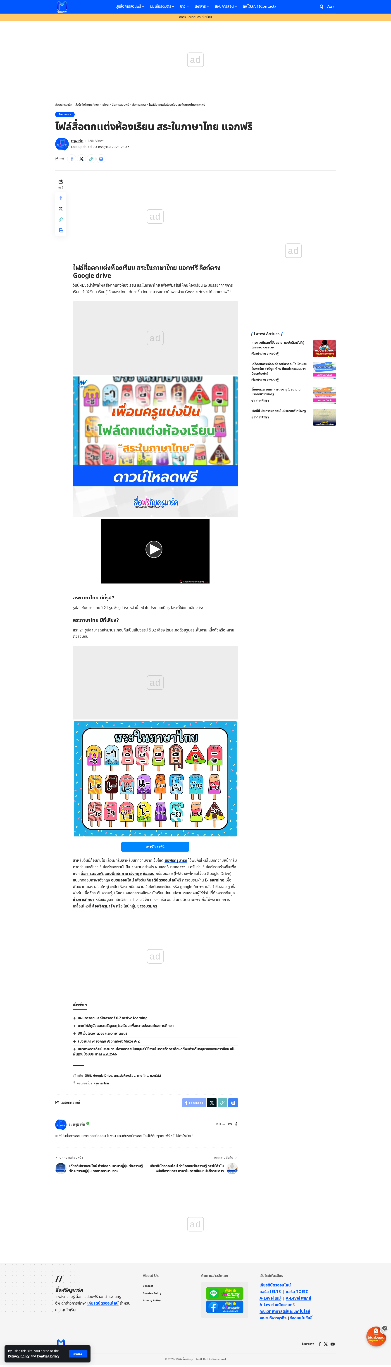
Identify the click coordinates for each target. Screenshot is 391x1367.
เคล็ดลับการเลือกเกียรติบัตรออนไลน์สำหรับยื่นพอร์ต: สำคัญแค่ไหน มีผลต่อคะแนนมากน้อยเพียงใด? (279, 369)
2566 (87, 1075)
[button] (78, 1353)
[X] (326, 1344)
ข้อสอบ (149, 874)
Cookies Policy (48, 1356)
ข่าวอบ (147, 906)
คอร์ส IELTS (270, 1292)
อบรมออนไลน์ (122, 880)
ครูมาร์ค (77, 140)
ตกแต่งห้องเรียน (124, 1075)
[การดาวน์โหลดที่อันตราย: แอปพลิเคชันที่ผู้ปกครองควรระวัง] (324, 348)
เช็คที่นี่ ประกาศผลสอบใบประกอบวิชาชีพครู (278, 411)
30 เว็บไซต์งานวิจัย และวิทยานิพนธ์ (102, 1033)
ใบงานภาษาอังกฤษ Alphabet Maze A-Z (109, 1041)
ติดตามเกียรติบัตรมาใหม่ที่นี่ (195, 17)
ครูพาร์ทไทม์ (101, 1083)
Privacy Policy (19, 1356)
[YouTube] (332, 1344)
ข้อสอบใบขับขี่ (301, 1318)
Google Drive (102, 1075)
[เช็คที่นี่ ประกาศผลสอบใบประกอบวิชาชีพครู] (324, 417)
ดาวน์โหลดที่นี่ (155, 846)
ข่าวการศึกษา (83, 900)
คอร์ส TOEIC (297, 1292)
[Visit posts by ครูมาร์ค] (62, 144)
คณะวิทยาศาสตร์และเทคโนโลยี (285, 1312)
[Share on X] (81, 158)
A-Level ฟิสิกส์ (298, 1298)
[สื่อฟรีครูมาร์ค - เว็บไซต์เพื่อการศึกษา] (62, 7)
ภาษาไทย (142, 1075)
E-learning (214, 880)
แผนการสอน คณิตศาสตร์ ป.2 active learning (112, 1018)
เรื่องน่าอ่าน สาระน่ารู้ (265, 354)
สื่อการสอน (65, 114)
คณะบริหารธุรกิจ (273, 1318)
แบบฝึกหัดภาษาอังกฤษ (123, 874)
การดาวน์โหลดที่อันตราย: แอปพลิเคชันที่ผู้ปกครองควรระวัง (277, 345)
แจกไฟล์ (155, 1075)
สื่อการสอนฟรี (92, 874)
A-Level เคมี (270, 1298)
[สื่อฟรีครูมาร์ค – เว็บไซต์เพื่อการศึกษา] (61, 1344)
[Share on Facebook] (71, 158)
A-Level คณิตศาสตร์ (277, 1305)
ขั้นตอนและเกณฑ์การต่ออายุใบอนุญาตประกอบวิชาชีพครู (275, 392)
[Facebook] (236, 1124)
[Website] (230, 1124)
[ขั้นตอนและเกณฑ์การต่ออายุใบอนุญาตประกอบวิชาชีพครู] (324, 395)
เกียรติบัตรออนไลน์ (160, 880)
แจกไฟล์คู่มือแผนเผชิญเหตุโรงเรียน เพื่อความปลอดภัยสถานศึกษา (126, 1026)
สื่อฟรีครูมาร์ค (176, 861)
